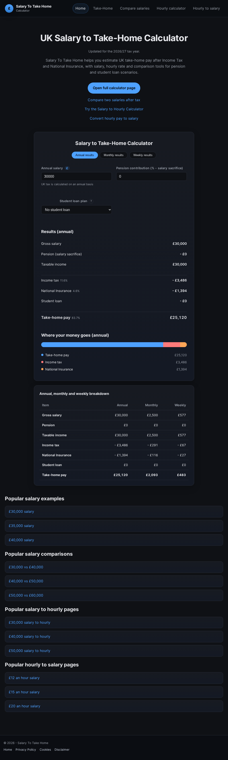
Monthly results (114, 155)
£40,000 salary (21, 540)
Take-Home (103, 8)
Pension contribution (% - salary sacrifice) (149, 168)
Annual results (84, 155)
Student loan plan (73, 201)
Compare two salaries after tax (114, 100)
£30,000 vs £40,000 (26, 567)
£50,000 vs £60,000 (26, 595)
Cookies (45, 749)
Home (80, 8)
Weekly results (143, 155)
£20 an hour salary (24, 706)
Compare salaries (134, 8)
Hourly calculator (171, 8)
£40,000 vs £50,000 (26, 581)
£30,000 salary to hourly (29, 622)
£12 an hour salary (24, 678)
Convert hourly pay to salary (114, 118)
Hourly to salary (206, 8)
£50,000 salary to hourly (29, 650)
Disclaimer (62, 749)
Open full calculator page (114, 88)
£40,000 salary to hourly (29, 636)
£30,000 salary (21, 511)
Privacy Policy (26, 749)
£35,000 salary (21, 525)
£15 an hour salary (24, 692)
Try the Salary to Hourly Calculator (114, 109)
